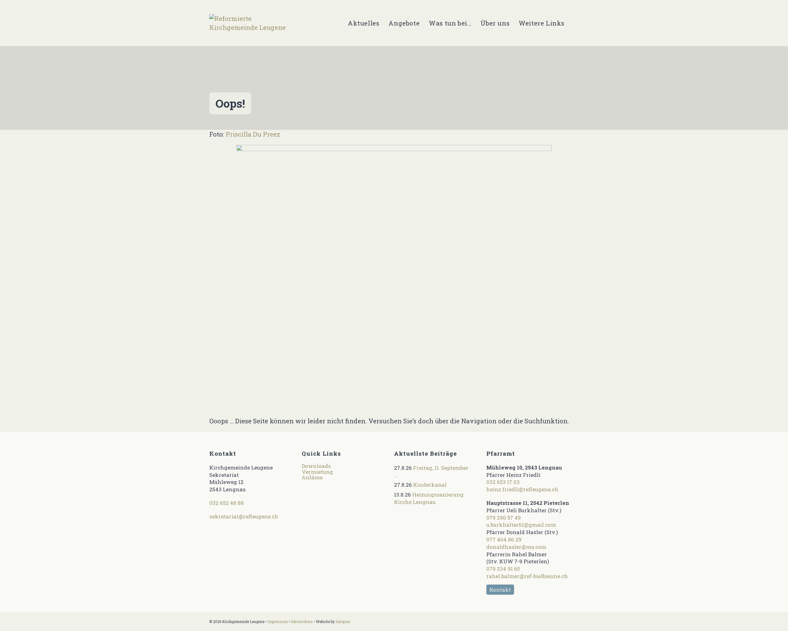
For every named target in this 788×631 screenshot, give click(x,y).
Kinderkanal (430, 484)
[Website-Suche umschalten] (576, 23)
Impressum (277, 621)
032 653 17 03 (503, 481)
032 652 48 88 (226, 502)
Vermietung (317, 471)
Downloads (316, 465)
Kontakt (500, 589)
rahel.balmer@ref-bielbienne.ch (527, 576)
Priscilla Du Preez (253, 134)
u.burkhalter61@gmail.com (521, 524)
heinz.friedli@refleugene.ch (522, 489)
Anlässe (312, 477)
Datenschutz (302, 621)
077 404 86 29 (503, 539)
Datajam (343, 621)
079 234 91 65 (503, 568)
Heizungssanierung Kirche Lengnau (429, 498)
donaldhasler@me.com (516, 546)
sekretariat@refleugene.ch (243, 516)
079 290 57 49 (503, 517)
